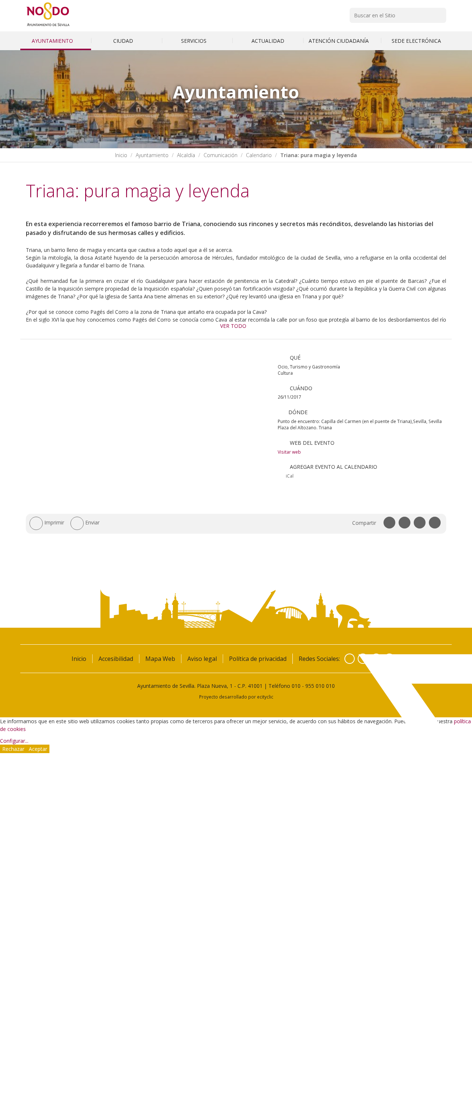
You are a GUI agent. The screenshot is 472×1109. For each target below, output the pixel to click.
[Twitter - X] (363, 659)
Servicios (194, 40)
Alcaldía (186, 155)
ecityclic (265, 697)
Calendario (259, 155)
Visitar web (289, 452)
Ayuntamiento (53, 40)
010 (296, 685)
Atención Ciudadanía (339, 40)
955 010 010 (320, 685)
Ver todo (233, 325)
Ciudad (124, 40)
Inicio (121, 155)
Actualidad (267, 40)
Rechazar (13, 748)
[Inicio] (48, 26)
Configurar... (14, 740)
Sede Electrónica (416, 40)
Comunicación (220, 155)
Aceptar (38, 748)
